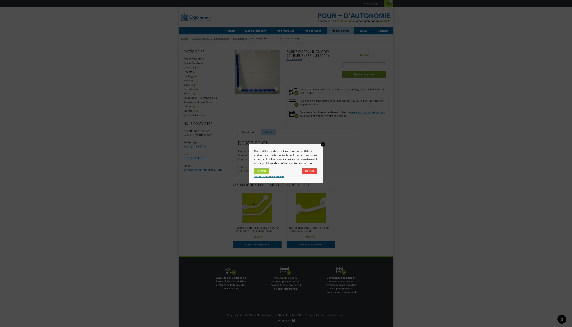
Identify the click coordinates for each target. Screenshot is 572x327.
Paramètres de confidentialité (269, 176)
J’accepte (261, 171)
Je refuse (309, 171)
